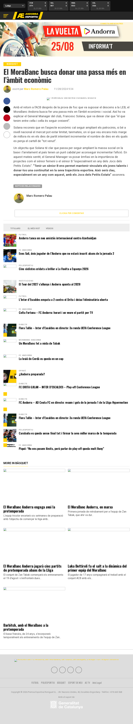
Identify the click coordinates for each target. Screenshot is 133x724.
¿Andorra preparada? (32, 374)
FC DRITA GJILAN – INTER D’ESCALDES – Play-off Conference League (59, 387)
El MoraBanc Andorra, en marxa (90, 506)
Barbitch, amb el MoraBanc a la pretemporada (25, 627)
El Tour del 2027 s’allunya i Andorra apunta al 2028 (49, 284)
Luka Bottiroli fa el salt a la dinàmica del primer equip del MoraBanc (97, 568)
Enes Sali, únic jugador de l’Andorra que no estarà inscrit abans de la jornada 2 (66, 253)
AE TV (87, 682)
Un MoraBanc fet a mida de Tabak (39, 343)
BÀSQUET (61, 682)
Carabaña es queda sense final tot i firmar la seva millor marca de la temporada (67, 433)
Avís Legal (97, 682)
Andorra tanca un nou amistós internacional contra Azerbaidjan (57, 238)
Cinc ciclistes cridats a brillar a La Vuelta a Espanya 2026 (53, 269)
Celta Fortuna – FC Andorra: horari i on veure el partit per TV (56, 312)
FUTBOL (35, 682)
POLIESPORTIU (48, 682)
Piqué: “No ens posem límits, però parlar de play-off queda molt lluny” (61, 448)
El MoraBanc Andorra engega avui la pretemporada (29, 508)
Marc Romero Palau (36, 89)
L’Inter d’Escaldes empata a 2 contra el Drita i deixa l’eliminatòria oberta (63, 299)
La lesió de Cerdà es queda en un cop (41, 358)
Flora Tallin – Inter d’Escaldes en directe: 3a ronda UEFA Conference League (64, 328)
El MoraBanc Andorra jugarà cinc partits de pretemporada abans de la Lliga (32, 568)
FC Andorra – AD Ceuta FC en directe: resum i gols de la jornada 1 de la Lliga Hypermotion (73, 402)
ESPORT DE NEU (75, 682)
